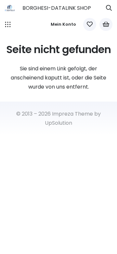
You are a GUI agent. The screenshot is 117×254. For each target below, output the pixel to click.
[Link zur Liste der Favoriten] (89, 24)
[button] (108, 8)
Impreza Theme (72, 114)
